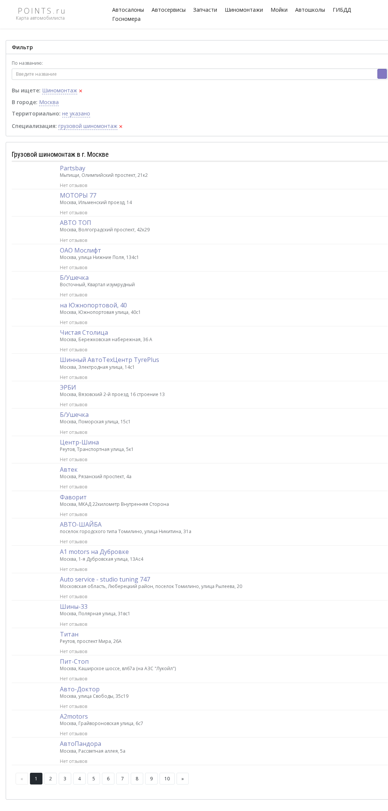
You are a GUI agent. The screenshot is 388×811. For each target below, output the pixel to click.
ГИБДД (342, 9)
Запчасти (205, 9)
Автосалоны (128, 9)
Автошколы (310, 9)
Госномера (126, 18)
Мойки (279, 9)
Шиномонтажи (244, 9)
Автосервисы (169, 9)
